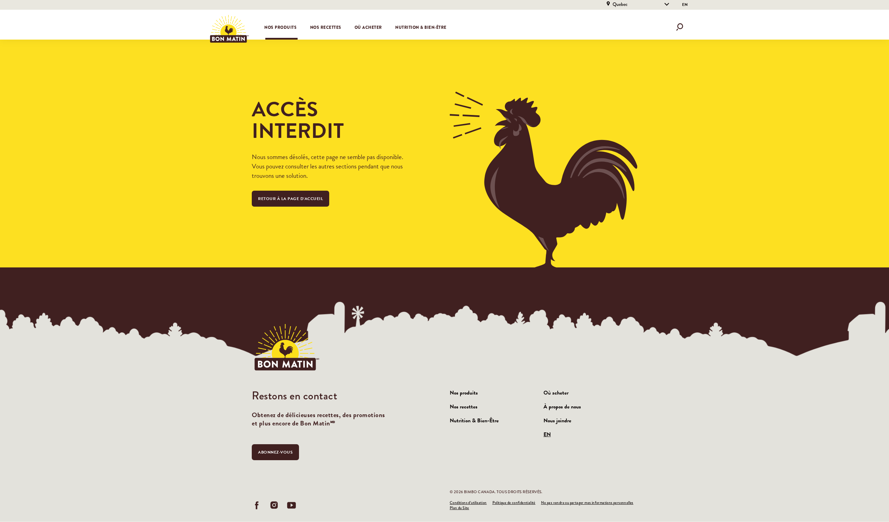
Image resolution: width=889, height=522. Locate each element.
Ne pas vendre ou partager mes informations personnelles (587, 502)
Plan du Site (459, 508)
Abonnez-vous (275, 452)
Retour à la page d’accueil (290, 199)
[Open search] (679, 27)
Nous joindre (557, 420)
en (685, 4)
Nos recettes (325, 27)
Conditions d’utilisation (468, 502)
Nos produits (464, 393)
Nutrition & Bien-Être (421, 27)
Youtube (291, 505)
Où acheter (368, 27)
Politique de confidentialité (513, 502)
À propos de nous (562, 407)
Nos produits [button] (280, 27)
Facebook (257, 505)
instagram (274, 505)
